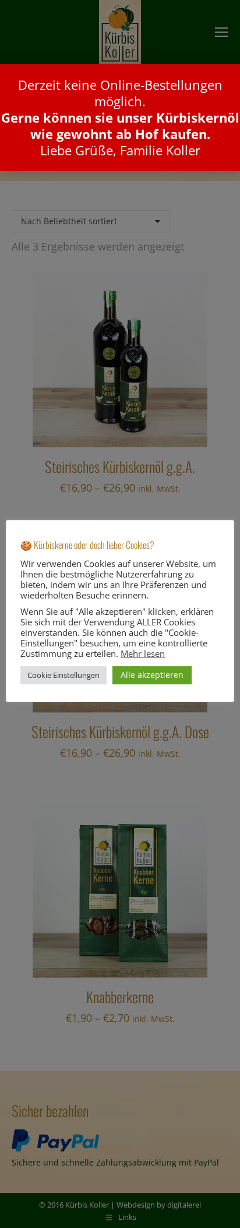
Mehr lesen (143, 653)
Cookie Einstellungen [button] (63, 675)
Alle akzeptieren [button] (152, 674)
